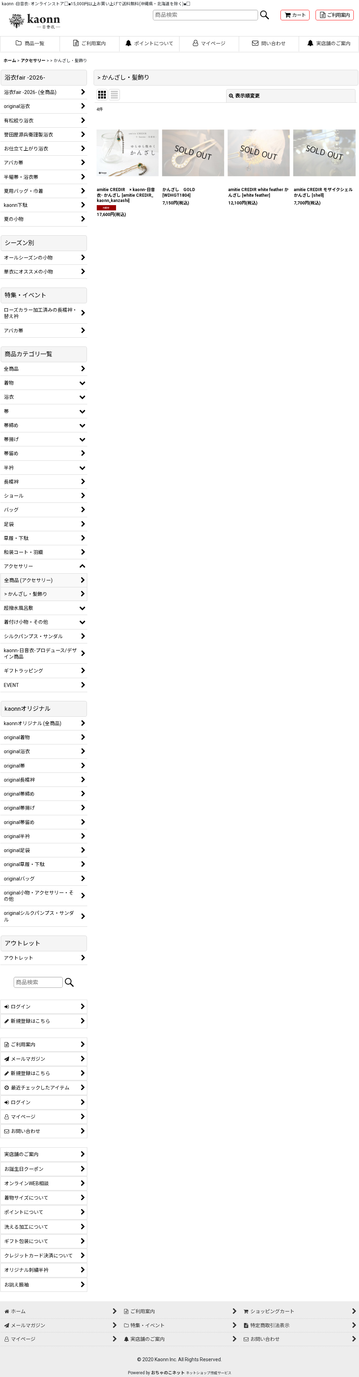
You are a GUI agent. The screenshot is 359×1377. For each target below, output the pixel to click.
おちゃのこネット (168, 1372)
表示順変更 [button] (247, 96)
